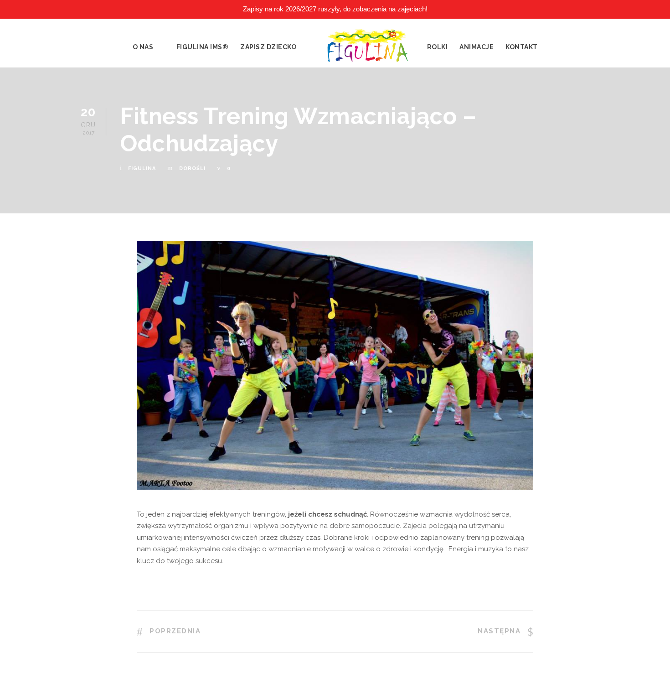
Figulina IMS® (202, 47)
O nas (143, 47)
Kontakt (521, 47)
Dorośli (192, 168)
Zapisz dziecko (268, 47)
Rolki (437, 47)
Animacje (476, 47)
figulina (142, 168)
